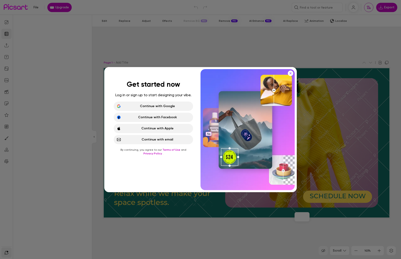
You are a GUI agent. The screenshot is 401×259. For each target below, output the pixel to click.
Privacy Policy (153, 153)
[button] (200, 129)
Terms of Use (171, 149)
